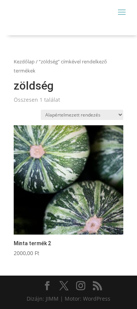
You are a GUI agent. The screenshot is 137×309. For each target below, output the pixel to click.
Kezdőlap (24, 61)
